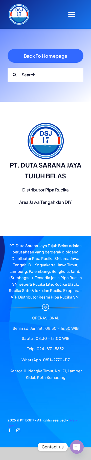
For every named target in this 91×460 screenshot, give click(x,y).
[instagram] (18, 430)
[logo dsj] (19, 5)
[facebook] (9, 430)
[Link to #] (71, 14)
